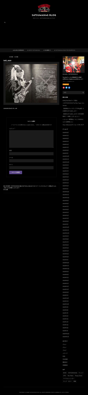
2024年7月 (66, 206)
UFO (64, 375)
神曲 (75, 381)
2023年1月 (65, 260)
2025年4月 (66, 180)
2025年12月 (66, 156)
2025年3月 (66, 183)
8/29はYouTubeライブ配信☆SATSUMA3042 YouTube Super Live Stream (73, 103)
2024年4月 (66, 215)
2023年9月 (66, 236)
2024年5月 (66, 212)
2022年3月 (66, 289)
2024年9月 (66, 200)
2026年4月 (66, 144)
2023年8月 (66, 239)
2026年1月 (65, 153)
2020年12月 (66, 333)
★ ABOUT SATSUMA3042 (33, 50)
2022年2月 (66, 292)
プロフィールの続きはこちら (68, 81)
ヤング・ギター (67, 381)
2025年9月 (66, 165)
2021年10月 (66, 304)
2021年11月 (66, 301)
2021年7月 (65, 313)
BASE (64, 373)
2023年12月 (66, 227)
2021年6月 (65, 316)
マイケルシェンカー (68, 378)
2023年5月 (66, 248)
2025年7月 (66, 171)
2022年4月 (66, 286)
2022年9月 (66, 271)
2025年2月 (66, 186)
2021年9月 (65, 307)
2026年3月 (66, 147)
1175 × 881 (14, 108)
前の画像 (11, 56)
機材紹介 (65, 362)
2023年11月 (66, 230)
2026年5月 (66, 141)
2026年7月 (66, 135)
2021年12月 (66, 298)
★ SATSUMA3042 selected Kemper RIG (64, 50)
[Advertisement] (44, 38)
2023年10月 (66, 233)
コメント (12, 128)
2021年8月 (65, 310)
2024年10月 (66, 197)
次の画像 (16, 56)
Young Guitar (78, 375)
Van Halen (70, 375)
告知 (64, 356)
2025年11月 (66, 159)
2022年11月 (66, 265)
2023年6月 (66, 245)
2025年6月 (66, 174)
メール (11, 157)
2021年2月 (65, 328)
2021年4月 (65, 322)
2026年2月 (66, 150)
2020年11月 (66, 336)
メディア (65, 353)
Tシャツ (81, 373)
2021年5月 (65, 319)
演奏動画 (65, 365)
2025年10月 (66, 162)
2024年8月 (66, 203)
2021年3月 (65, 325)
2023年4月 (66, 251)
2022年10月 (66, 268)
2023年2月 (66, 257)
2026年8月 (66, 132)
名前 (10, 150)
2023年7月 (66, 242)
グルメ (64, 344)
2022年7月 (66, 277)
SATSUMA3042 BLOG (44, 15)
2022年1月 (65, 295)
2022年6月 (66, 280)
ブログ (64, 350)
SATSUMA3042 (72, 373)
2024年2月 (66, 221)
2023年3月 (66, 254)
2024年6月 (66, 209)
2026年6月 (66, 138)
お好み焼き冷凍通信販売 (18, 50)
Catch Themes (65, 392)
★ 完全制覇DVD (47, 50)
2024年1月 (65, 224)
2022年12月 (66, 262)
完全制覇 (65, 359)
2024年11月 (66, 194)
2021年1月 (65, 331)
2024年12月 (66, 191)
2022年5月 (66, 283)
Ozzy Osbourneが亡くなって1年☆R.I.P (73, 125)
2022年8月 (66, 274)
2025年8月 (66, 168)
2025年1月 (65, 189)
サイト (11, 164)
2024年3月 (66, 218)
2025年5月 (66, 177)
